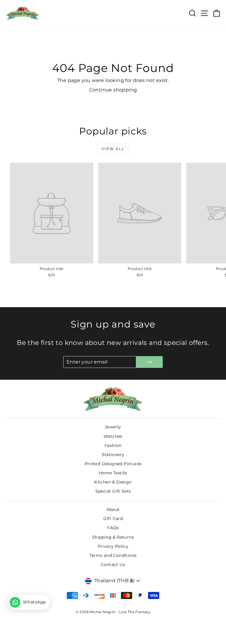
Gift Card (113, 518)
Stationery (113, 454)
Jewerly (113, 427)
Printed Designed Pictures (113, 463)
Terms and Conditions (113, 555)
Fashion (113, 445)
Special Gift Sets (113, 491)
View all (113, 149)
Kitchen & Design (113, 482)
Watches (113, 436)
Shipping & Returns (113, 537)
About (113, 509)
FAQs (113, 527)
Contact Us (113, 564)
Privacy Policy (113, 546)
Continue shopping (113, 90)
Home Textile (113, 472)
